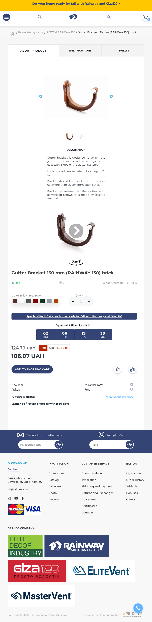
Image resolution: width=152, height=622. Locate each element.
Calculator (55, 486)
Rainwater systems (31, 32)
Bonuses (132, 493)
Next (111, 96)
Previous (41, 96)
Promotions (56, 473)
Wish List (132, 486)
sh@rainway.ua (18, 489)
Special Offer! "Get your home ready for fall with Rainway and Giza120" (74, 316)
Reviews (54, 499)
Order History (135, 480)
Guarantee (89, 499)
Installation (89, 480)
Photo (53, 493)
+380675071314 (18, 462)
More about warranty (119, 397)
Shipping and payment (97, 486)
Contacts (87, 512)
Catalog (54, 480)
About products (92, 473)
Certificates (89, 506)
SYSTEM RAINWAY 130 (60, 32)
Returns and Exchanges (97, 493)
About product (33, 50)
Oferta (130, 499)
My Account (134, 473)
